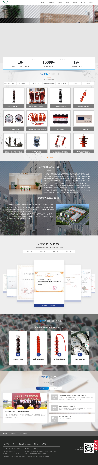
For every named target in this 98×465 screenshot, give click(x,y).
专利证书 (68, 252)
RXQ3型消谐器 (36, 152)
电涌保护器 (60, 129)
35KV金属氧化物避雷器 (83, 107)
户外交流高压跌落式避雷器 (60, 152)
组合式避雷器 (23, 84)
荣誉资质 (75, 2)
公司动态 (42, 388)
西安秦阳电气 (14, 433)
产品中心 (59, 2)
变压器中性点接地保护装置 (13, 152)
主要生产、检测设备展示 (65, 416)
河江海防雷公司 (24, 433)
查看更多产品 (49, 157)
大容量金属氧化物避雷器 (36, 107)
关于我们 (51, 2)
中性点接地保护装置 (49, 84)
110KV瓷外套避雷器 (13, 107)
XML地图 (40, 456)
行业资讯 (55, 388)
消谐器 (75, 84)
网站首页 (43, 2)
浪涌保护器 (36, 84)
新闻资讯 (67, 2)
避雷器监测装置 (62, 84)
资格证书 (55, 252)
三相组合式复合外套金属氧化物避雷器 (38, 129)
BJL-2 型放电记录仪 (83, 129)
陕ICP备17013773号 (33, 456)
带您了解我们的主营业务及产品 (67, 406)
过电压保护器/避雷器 (10, 84)
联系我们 (91, 2)
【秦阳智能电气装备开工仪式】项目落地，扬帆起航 (72, 395)
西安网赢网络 (46, 456)
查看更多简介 (49, 229)
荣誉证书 (42, 252)
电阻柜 (88, 84)
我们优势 (83, 2)
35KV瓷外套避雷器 (60, 107)
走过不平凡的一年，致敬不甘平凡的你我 (17, 411)
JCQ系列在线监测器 (14, 129)
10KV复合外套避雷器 (83, 152)
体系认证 (29, 252)
